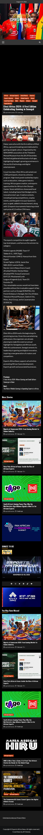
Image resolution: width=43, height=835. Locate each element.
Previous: (20, 379)
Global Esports (25, 98)
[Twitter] (19, 584)
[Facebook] (11, 584)
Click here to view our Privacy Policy (14, 818)
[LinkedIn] (23, 584)
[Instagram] (15, 584)
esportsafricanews (10, 112)
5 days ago (19, 434)
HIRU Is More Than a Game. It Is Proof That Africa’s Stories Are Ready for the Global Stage (20, 762)
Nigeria (22, 101)
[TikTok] (27, 584)
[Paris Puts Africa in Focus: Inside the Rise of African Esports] (21, 451)
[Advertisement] (21, 67)
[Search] (39, 42)
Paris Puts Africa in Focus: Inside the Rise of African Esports (19, 467)
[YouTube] (31, 584)
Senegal (34, 101)
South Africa (7, 103)
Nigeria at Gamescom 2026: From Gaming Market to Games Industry (21, 430)
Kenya (32, 98)
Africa (6, 95)
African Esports (14, 95)
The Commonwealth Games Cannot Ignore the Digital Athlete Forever (21, 800)
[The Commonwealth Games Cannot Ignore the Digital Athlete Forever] (21, 784)
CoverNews (16, 832)
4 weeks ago (20, 511)
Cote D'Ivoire (24, 95)
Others (28, 101)
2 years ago (20, 112)
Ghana (17, 98)
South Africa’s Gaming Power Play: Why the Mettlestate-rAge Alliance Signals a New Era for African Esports (20, 506)
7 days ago (19, 471)
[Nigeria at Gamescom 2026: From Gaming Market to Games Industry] (21, 413)
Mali (17, 101)
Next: (21, 387)
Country (32, 95)
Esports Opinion (8, 98)
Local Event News (8, 101)
